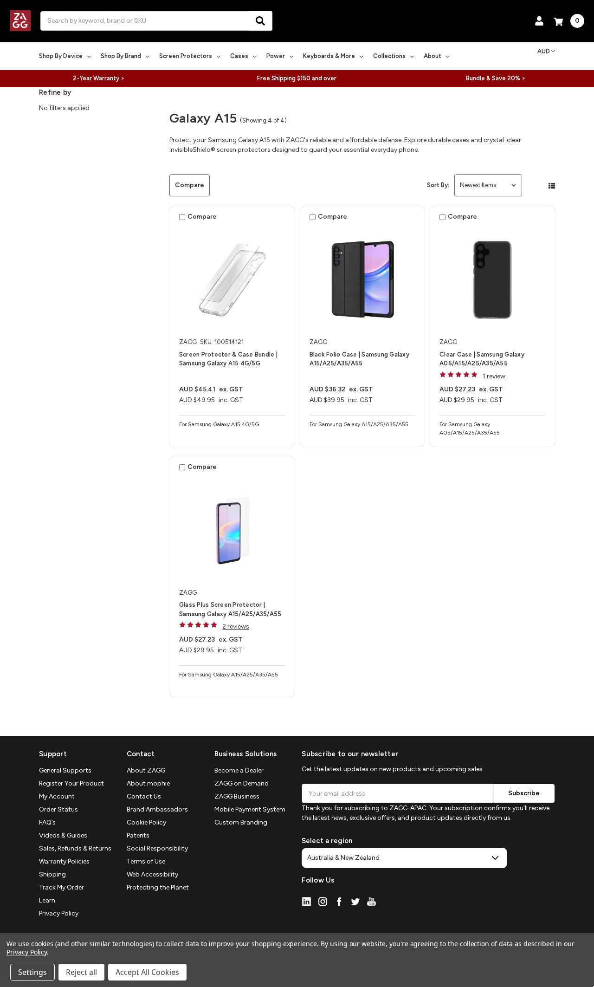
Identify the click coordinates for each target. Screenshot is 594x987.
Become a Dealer (239, 770)
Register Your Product (71, 783)
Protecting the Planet (158, 887)
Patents (138, 835)
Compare (189, 185)
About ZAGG (146, 770)
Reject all (81, 972)
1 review (494, 376)
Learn (47, 900)
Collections (389, 55)
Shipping (52, 874)
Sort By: (438, 185)
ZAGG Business (236, 796)
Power (275, 55)
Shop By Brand (121, 55)
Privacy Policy (58, 913)
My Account (57, 796)
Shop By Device (61, 55)
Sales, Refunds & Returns (75, 848)
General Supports (65, 770)
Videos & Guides (63, 835)
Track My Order (61, 887)
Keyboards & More (329, 55)
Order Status (58, 809)
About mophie (148, 783)
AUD (543, 51)
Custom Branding (240, 822)
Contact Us (144, 796)
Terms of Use (146, 861)
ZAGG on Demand (241, 783)
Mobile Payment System (249, 809)
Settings (32, 972)
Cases (239, 55)
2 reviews (235, 626)
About (432, 55)
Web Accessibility (152, 874)
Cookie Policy (146, 822)
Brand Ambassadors (157, 809)
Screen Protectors (185, 55)
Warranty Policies (64, 861)
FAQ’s (47, 822)
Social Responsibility (157, 848)
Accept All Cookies (147, 972)
